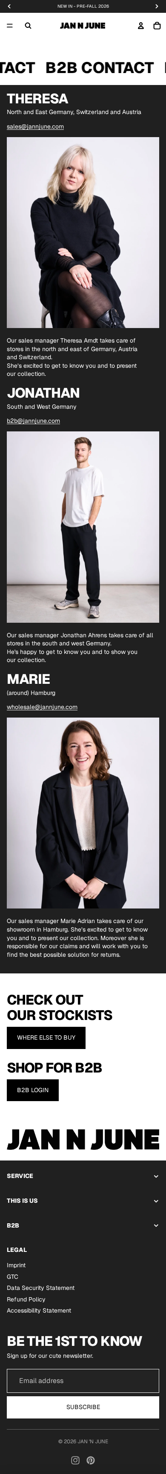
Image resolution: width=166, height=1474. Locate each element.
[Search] (28, 25)
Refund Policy (26, 1299)
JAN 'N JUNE (92, 1441)
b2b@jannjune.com (33, 421)
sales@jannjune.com (35, 126)
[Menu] (10, 25)
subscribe (83, 1407)
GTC (12, 1276)
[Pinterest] (91, 1460)
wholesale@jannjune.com (42, 707)
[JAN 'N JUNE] (82, 25)
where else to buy (46, 1037)
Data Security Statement (40, 1288)
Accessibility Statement (39, 1310)
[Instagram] (75, 1460)
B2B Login (33, 1090)
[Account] (141, 25)
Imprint (16, 1265)
